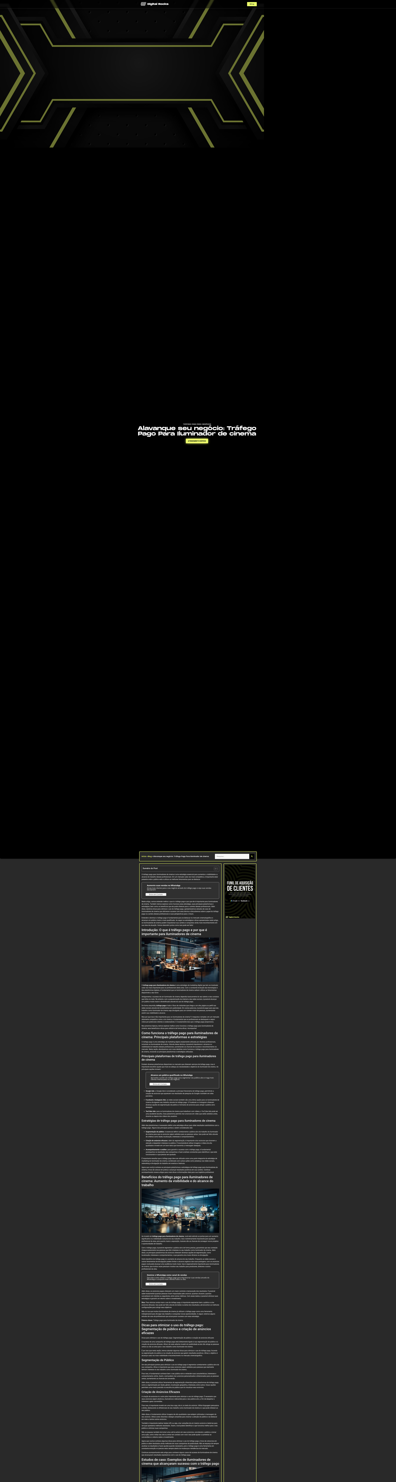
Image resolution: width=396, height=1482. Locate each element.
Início (144, 856)
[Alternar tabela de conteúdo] (214, 868)
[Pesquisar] (251, 856)
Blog (150, 856)
